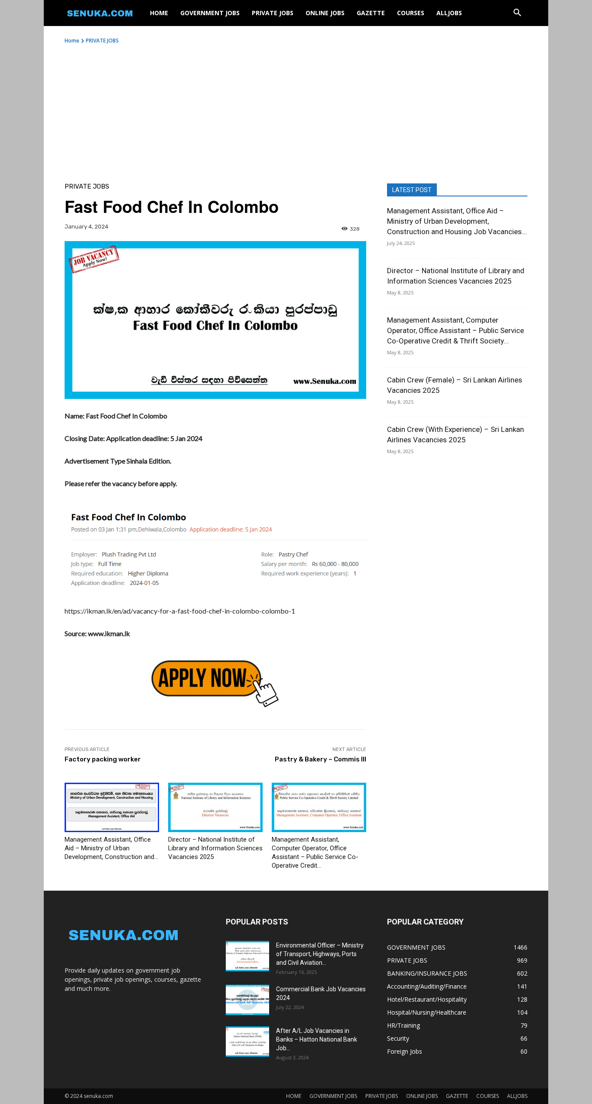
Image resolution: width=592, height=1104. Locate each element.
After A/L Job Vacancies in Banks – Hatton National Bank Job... (316, 1039)
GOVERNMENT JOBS (210, 13)
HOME (159, 13)
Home (72, 40)
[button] (517, 14)
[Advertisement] (296, 109)
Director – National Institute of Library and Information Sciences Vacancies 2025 (215, 848)
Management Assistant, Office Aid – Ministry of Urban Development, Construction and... (111, 848)
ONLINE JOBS (325, 13)
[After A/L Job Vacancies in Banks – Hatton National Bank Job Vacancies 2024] (247, 1041)
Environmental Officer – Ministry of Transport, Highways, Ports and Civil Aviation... (320, 954)
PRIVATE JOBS (272, 13)
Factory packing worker (103, 759)
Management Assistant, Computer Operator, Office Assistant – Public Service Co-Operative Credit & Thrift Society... (455, 330)
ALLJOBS (449, 13)
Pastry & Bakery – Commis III (320, 759)
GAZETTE (371, 13)
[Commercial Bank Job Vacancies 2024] (247, 1000)
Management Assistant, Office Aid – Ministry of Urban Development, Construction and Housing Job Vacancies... (457, 221)
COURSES (410, 13)
